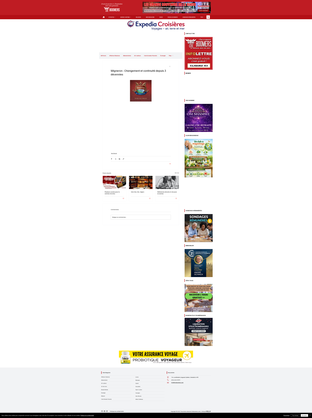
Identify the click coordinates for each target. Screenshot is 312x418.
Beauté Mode (104, 389)
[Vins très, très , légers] (141, 212)
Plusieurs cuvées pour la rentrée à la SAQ (112, 223)
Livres (137, 377)
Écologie (163, 55)
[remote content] (141, 141)
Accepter (304, 415)
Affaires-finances (105, 377)
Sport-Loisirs (139, 389)
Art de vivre (104, 386)
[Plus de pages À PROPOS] (114, 17)
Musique (138, 380)
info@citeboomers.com (177, 382)
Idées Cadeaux (139, 399)
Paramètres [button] (286, 415)
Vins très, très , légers (137, 222)
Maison (103, 396)
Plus (170, 55)
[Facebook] (102, 411)
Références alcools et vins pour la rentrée (167, 223)
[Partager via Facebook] (111, 189)
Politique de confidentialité (117, 411)
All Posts (103, 55)
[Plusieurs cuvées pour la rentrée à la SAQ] (114, 212)
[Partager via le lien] (123, 189)
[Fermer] (310, 415)
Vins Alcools (114, 183)
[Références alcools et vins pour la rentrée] (167, 212)
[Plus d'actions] (170, 66)
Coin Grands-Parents (150, 55)
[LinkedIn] (107, 411)
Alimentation (127, 55)
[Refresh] (103, 17)
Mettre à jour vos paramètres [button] (163, 242)
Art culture (137, 55)
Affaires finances (114, 55)
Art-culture (104, 383)
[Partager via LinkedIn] (119, 189)
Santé (137, 383)
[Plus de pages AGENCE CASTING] (130, 17)
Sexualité (138, 386)
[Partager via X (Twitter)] (115, 189)
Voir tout (177, 203)
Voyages (138, 393)
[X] (104, 411)
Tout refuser (295, 415)
